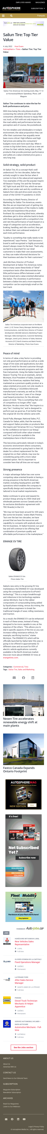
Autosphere (8, 49)
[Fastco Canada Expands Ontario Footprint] (23, 749)
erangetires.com (10, 657)
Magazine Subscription (11, 1090)
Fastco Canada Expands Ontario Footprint (19, 769)
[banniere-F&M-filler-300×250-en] (23, 921)
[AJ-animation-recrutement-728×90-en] (23, 25)
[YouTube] (24, 1119)
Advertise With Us (9, 1067)
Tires (18, 49)
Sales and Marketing (26, 669)
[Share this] (23, 678)
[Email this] (14, 678)
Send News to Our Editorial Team (15, 1078)
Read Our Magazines (11, 1104)
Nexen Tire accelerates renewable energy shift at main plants (20, 722)
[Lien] (23, 929)
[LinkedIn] (18, 1119)
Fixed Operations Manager (27, 962)
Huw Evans (19, 46)
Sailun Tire (13, 669)
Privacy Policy (39, 1127)
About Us (6, 1064)
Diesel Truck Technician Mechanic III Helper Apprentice (26, 1003)
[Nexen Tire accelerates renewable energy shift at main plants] (23, 700)
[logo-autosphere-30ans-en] (11, 8)
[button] (44, 8)
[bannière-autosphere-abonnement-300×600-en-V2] (23, 886)
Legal (30, 1127)
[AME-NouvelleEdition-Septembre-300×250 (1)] (23, 809)
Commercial (18, 667)
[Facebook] (12, 1119)
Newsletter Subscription (12, 1092)
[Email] (6, 1119)
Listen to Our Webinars (11, 1107)
